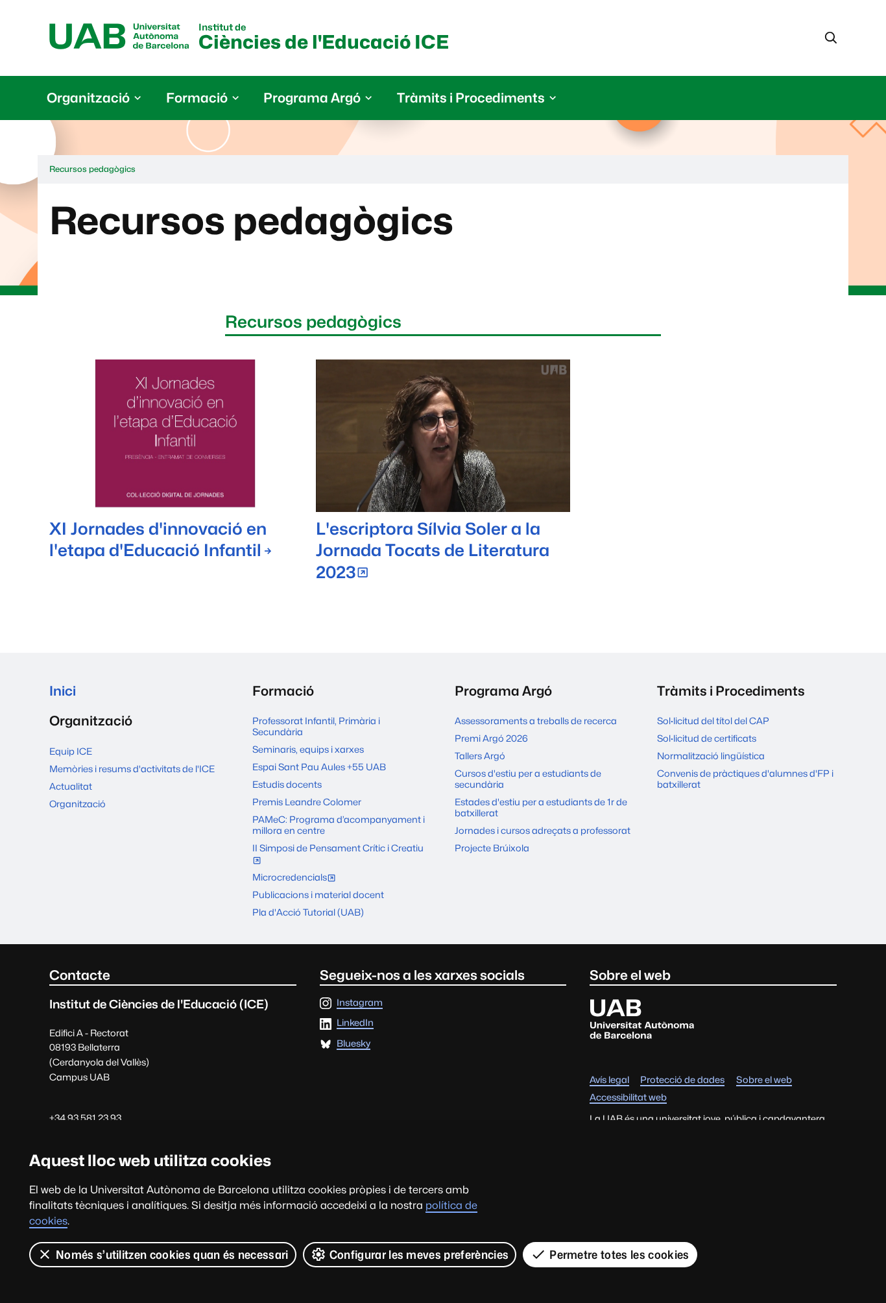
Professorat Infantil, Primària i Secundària (316, 726)
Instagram (360, 1003)
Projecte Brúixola (492, 847)
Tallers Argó (480, 755)
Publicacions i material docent (318, 894)
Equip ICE (70, 751)
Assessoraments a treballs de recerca (536, 720)
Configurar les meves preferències (419, 1254)
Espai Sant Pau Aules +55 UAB (319, 766)
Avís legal (609, 1080)
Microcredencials (297, 878)
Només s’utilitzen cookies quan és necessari (172, 1254)
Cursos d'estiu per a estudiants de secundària (528, 779)
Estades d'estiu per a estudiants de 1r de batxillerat (541, 807)
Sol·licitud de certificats (706, 738)
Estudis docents (287, 784)
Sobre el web (764, 1080)
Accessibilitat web (628, 1097)
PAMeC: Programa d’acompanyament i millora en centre (338, 825)
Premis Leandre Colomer (306, 801)
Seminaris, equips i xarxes (308, 749)
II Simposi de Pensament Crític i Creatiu (338, 855)
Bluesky (353, 1044)
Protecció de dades (682, 1080)
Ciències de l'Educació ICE (323, 38)
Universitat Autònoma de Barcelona (119, 37)
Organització (77, 803)
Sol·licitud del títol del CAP (713, 720)
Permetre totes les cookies (619, 1254)
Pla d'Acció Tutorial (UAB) (308, 912)
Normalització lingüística (711, 755)
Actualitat (70, 786)
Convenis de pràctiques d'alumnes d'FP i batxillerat (745, 779)
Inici (62, 691)
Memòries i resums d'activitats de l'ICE (132, 768)
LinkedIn (355, 1023)
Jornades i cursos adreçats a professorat (542, 830)
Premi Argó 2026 (491, 738)
